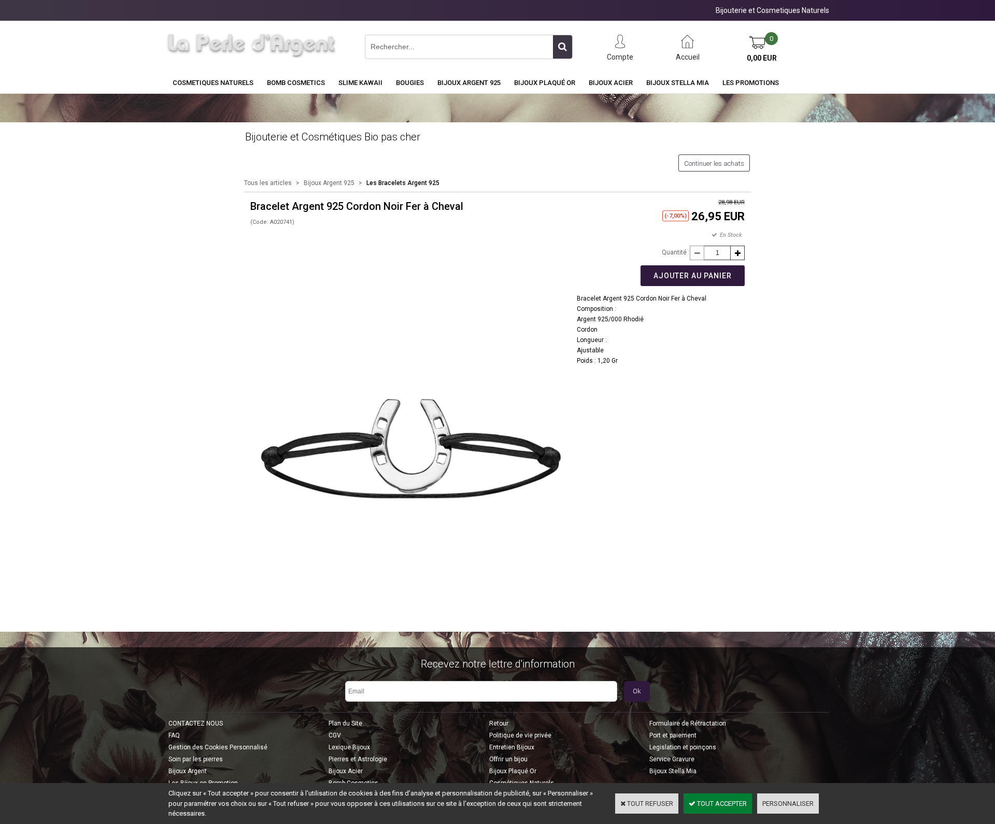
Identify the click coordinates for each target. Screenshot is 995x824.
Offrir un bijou (508, 759)
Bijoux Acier (611, 83)
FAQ (174, 735)
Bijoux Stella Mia (677, 83)
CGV (335, 735)
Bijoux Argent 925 (469, 83)
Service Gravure (671, 759)
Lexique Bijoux (349, 747)
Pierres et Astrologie (358, 759)
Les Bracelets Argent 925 (402, 183)
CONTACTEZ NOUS (195, 723)
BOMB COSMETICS (296, 83)
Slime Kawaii (360, 83)
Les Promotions (750, 83)
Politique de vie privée (520, 735)
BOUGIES (410, 83)
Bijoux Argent (187, 771)
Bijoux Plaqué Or (544, 83)
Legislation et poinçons (682, 747)
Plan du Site (345, 723)
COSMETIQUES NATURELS (213, 83)
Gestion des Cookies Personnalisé (217, 747)
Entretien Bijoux (511, 747)
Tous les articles (268, 183)
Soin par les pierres (195, 759)
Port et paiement (672, 735)
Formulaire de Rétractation (687, 723)
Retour (498, 723)
